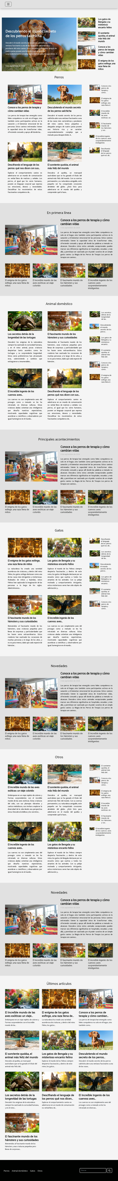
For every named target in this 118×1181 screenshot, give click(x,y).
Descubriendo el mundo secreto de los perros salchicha (31, 33)
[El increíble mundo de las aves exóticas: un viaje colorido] (95, 113)
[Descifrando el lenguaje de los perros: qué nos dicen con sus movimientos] (25, 152)
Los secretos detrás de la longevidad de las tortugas (22, 335)
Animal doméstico (20, 1171)
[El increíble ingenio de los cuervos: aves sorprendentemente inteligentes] (92, 136)
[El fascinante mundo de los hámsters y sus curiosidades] (95, 125)
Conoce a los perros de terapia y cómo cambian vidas (106, 51)
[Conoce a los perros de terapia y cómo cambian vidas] (86, 50)
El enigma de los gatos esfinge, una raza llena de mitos (106, 65)
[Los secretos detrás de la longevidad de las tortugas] (25, 321)
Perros (6, 1171)
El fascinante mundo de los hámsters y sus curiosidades (106, 128)
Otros (39, 1171)
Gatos (32, 1171)
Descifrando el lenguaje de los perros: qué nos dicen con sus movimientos (23, 168)
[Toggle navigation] (8, 4)
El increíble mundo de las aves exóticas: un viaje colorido (106, 115)
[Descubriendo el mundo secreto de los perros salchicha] (65, 94)
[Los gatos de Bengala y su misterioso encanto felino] (86, 22)
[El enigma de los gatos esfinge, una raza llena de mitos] (86, 64)
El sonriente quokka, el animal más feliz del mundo (106, 37)
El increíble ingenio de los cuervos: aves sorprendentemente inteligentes (103, 139)
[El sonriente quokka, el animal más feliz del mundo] (86, 36)
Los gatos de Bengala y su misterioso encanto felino (105, 23)
